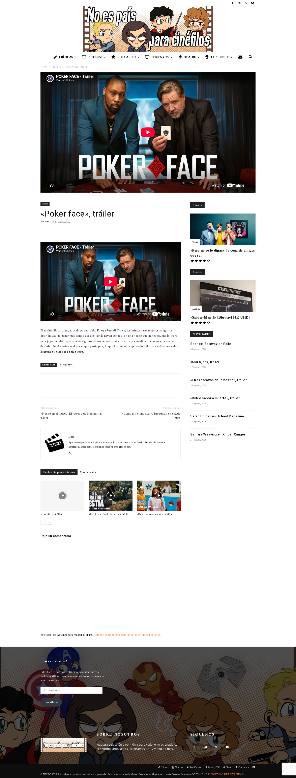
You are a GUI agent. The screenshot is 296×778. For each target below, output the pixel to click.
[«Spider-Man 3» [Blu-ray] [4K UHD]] (223, 296)
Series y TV (160, 57)
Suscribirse (51, 702)
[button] (251, 57)
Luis (47, 221)
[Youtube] (252, 3)
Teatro (190, 57)
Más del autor (88, 472)
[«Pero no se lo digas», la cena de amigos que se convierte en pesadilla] (223, 230)
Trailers (56, 66)
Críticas (66, 57)
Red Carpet (126, 57)
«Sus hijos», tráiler (51, 514)
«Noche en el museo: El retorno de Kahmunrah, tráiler (71, 415)
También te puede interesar (59, 472)
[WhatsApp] (87, 389)
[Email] (97, 389)
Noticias (95, 57)
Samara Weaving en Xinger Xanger (217, 434)
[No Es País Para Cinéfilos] (148, 29)
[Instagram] (239, 3)
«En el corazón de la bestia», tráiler (109, 514)
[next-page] (49, 522)
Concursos (220, 57)
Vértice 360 (66, 364)
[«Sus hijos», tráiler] (62, 496)
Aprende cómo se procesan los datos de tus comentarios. (127, 634)
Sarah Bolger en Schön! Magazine (217, 416)
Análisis (196, 309)
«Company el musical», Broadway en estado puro (151, 415)
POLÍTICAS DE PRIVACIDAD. (227, 774)
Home (44, 66)
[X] (246, 3)
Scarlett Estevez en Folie (210, 344)
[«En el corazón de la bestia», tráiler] (110, 496)
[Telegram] (106, 389)
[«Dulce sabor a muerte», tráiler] (159, 496)
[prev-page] (43, 522)
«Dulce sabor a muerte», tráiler (154, 514)
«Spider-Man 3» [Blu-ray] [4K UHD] (220, 317)
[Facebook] (232, 3)
